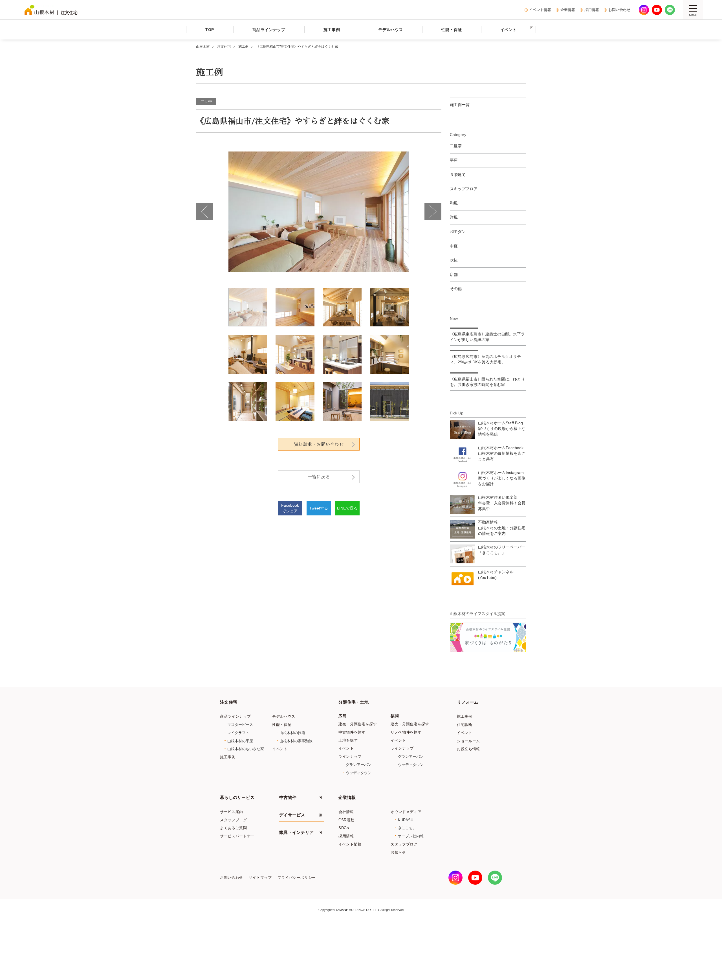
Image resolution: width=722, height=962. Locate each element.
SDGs (343, 828)
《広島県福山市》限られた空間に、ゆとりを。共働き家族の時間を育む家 (487, 382)
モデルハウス (283, 716)
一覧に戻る (318, 477)
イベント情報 (540, 10)
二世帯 (206, 101)
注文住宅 (228, 702)
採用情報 (591, 10)
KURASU (405, 820)
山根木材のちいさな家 (245, 749)
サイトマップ (260, 878)
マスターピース (240, 724)
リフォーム (467, 702)
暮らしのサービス (237, 797)
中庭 (454, 246)
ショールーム (468, 741)
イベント (280, 749)
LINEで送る (347, 508)
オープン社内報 (411, 836)
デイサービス (292, 815)
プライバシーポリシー (297, 878)
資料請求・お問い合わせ (319, 444)
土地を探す (348, 740)
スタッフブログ (233, 820)
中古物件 (287, 797)
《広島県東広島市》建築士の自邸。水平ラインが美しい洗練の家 (487, 337)
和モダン (458, 231)
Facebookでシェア (290, 508)
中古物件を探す (352, 732)
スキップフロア (463, 188)
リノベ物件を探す (406, 732)
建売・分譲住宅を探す (357, 724)
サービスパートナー (237, 836)
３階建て (458, 174)
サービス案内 (231, 812)
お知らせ (398, 852)
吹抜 (454, 260)
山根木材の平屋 (240, 741)
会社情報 (346, 812)
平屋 (454, 160)
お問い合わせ (619, 10)
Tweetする (318, 508)
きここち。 (407, 828)
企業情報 (567, 10)
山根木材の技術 (292, 733)
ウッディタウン (358, 773)
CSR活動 (346, 820)
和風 (454, 203)
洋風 (454, 217)
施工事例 (227, 757)
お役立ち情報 (468, 749)
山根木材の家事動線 (295, 741)
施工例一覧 (460, 104)
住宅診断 (464, 724)
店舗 (454, 274)
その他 (456, 288)
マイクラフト (238, 733)
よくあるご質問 (233, 828)
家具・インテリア (296, 832)
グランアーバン (358, 765)
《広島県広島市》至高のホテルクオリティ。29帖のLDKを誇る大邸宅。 (485, 359)
